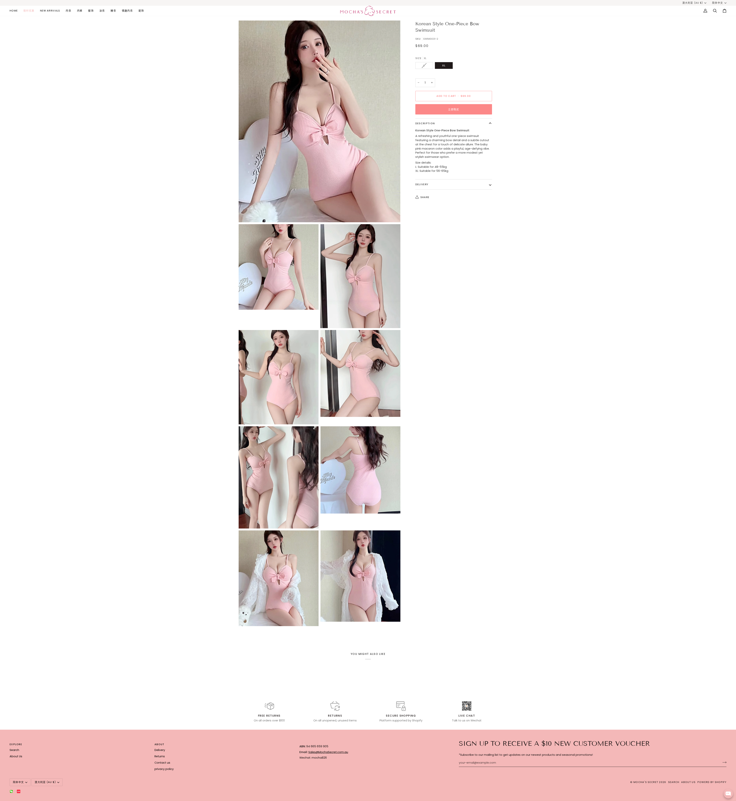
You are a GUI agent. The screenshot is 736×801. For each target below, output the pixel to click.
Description (425, 123)
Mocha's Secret (645, 782)
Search (14, 750)
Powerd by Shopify (711, 782)
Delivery (421, 184)
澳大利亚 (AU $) (692, 2)
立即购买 (453, 109)
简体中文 (717, 2)
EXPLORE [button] (16, 744)
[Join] (723, 762)
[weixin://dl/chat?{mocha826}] (11, 791)
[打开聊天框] (728, 793)
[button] (68, 11)
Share (425, 197)
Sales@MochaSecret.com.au (328, 752)
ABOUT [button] (159, 744)
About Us (16, 756)
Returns (159, 756)
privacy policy (164, 769)
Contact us (162, 763)
